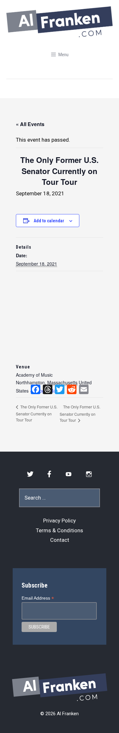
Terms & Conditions (59, 530)
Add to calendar (49, 220)
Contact (59, 540)
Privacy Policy (59, 520)
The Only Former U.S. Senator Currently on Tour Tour (36, 413)
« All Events (30, 124)
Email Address (38, 598)
